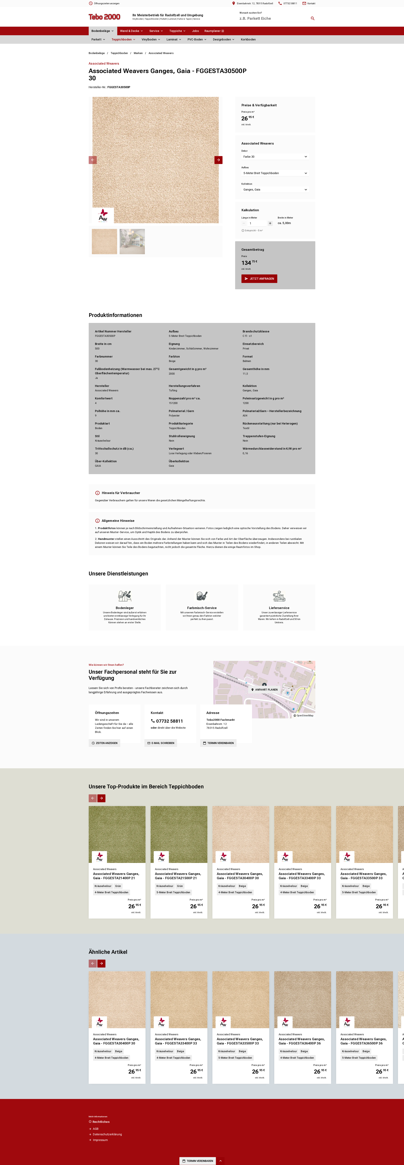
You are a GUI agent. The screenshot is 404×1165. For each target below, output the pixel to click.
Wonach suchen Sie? (251, 13)
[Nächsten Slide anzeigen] (218, 160)
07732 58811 (169, 721)
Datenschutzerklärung (107, 1134)
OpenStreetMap (305, 715)
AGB (95, 1128)
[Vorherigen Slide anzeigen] (93, 160)
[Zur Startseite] (104, 17)
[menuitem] (103, 31)
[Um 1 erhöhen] (270, 223)
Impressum (100, 1140)
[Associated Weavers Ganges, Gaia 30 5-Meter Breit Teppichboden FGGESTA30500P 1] (156, 160)
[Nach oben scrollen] (221, 1161)
